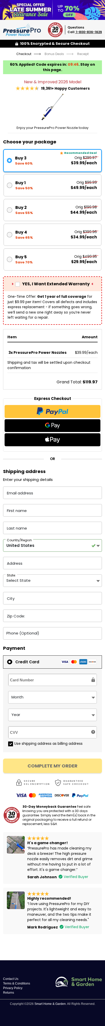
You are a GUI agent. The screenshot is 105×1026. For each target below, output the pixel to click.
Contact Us (10, 979)
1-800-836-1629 (88, 32)
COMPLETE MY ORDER (52, 766)
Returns (8, 992)
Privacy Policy (12, 988)
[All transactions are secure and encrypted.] (93, 680)
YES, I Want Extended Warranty (56, 284)
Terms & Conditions (16, 983)
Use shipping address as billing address (48, 743)
